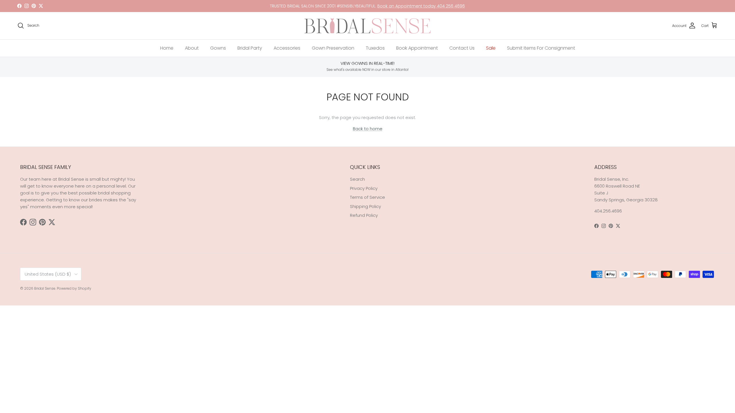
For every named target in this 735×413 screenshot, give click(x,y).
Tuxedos (375, 48)
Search (357, 179)
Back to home (367, 129)
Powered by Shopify (74, 288)
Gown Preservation (333, 48)
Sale (491, 48)
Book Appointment (417, 48)
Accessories (287, 48)
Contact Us (462, 48)
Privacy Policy (364, 188)
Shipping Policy (365, 206)
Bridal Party (249, 48)
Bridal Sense (44, 288)
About (192, 48)
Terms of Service (367, 197)
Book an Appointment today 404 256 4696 (421, 6)
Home (166, 48)
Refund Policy (364, 215)
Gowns (218, 48)
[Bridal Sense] (367, 26)
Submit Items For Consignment (541, 48)
